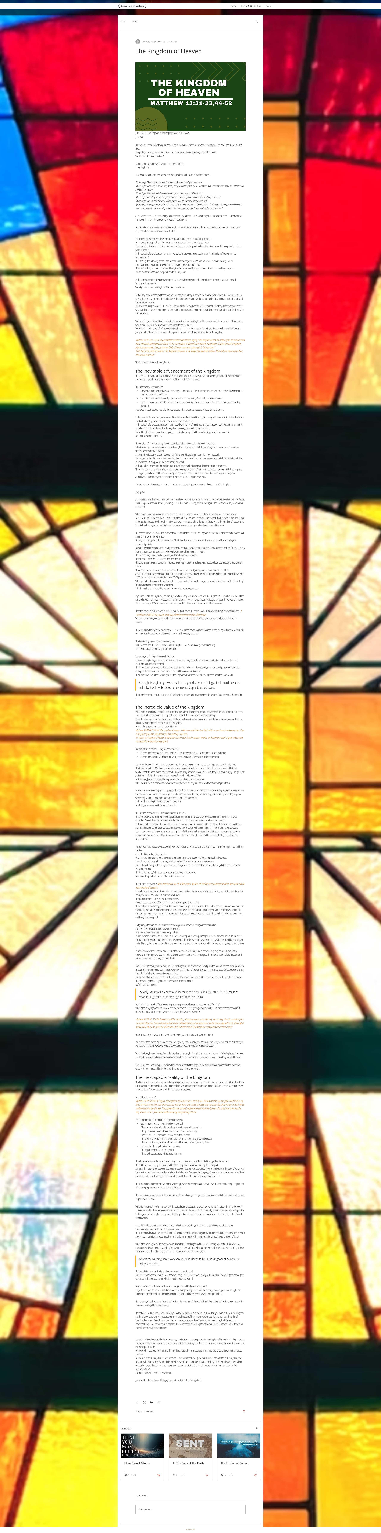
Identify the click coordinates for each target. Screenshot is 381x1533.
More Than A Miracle (137, 1463)
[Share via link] (158, 1402)
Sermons (135, 21)
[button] (256, 21)
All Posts (123, 21)
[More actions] (244, 42)
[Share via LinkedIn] (151, 1402)
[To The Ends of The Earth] (190, 1446)
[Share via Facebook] (136, 1402)
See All (258, 1428)
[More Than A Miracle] (142, 1446)
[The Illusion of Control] (238, 1446)
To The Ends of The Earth (188, 1463)
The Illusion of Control (235, 1463)
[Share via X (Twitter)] (144, 1402)
